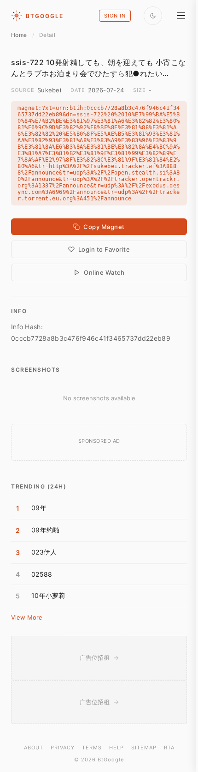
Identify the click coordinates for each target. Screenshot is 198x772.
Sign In (115, 15)
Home (19, 34)
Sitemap (144, 747)
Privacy (63, 747)
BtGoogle (45, 15)
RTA (169, 747)
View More (26, 617)
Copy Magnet (104, 226)
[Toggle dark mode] (153, 15)
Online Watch (104, 272)
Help (116, 747)
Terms (92, 747)
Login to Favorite (104, 249)
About (33, 747)
